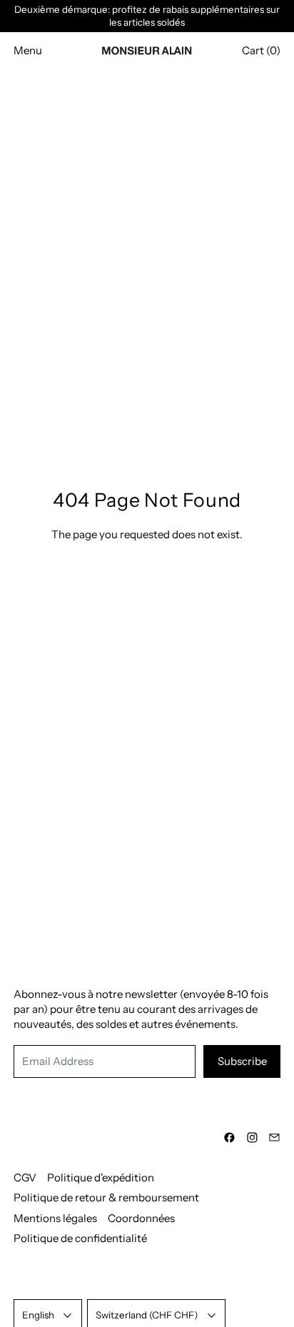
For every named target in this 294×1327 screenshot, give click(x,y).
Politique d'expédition (100, 1177)
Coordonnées (141, 1218)
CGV (25, 1177)
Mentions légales (55, 1218)
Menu (28, 50)
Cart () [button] (261, 50)
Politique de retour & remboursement (106, 1197)
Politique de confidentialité (80, 1238)
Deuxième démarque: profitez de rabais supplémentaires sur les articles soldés (147, 16)
